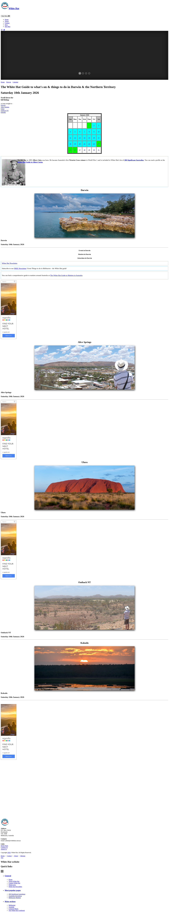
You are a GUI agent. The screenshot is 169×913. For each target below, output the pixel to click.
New (6, 25)
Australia (11, 907)
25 (70, 150)
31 (98, 150)
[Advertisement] (59, 789)
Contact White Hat (14, 883)
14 (84, 138)
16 (94, 138)
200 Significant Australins (134, 160)
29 (89, 150)
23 (94, 144)
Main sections (10, 901)
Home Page (4, 846)
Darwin (8, 82)
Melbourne (12, 905)
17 (98, 138)
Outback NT (5, 110)
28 (84, 150)
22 (89, 144)
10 (98, 131)
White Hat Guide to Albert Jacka (30, 162)
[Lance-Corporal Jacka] (13, 185)
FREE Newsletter (20, 268)
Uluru (2, 109)
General (8, 876)
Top (2, 857)
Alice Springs (5, 107)
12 (75, 138)
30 (94, 150)
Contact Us (4, 847)
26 (75, 150)
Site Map (7, 26)
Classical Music (13, 909)
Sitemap (22, 856)
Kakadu (3, 112)
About (7, 21)
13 (80, 138)
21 (84, 144)
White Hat (14, 8)
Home (7, 19)
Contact (7, 23)
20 (80, 144)
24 (98, 144)
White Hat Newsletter (9, 263)
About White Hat (14, 881)
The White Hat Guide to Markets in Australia (66, 275)
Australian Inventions (15, 896)
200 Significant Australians (17, 894)
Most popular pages (13, 890)
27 (80, 150)
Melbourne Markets (15, 898)
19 (75, 144)
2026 (9, 852)
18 (70, 144)
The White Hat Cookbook (17, 910)
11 (70, 138)
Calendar (15, 82)
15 (89, 138)
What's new (12, 885)
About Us (4, 849)
